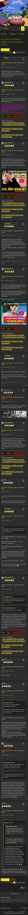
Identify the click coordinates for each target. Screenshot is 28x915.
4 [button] (18, 52)
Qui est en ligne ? (5, 897)
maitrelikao (7, 389)
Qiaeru (22, 913)
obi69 (4, 479)
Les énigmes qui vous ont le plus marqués (12, 136)
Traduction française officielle (11, 913)
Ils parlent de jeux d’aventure (14, 125)
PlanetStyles (22, 912)
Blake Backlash (8, 82)
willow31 (4, 683)
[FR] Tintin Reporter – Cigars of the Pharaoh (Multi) (12, 42)
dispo (10, 71)
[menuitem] (6, 28)
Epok (4, 743)
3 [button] (16, 52)
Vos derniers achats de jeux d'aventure (12, 130)
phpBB (10, 912)
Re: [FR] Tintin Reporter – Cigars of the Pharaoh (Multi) (13, 63)
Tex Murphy (7, 223)
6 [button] (23, 52)
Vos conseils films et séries (13, 123)
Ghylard (6, 58)
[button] (10, 53)
